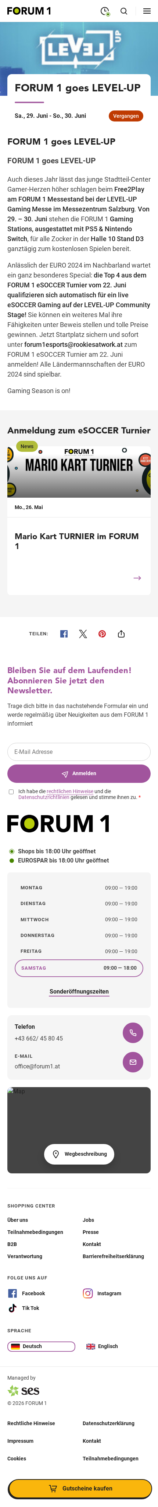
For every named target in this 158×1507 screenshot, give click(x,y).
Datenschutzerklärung (108, 1423)
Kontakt (92, 1441)
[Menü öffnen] (147, 11)
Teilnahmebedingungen (111, 1458)
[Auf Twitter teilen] (83, 634)
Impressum (20, 1441)
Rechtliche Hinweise (31, 1423)
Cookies (16, 1458)
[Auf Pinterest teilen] (102, 634)
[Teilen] (121, 634)
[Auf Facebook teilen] (64, 634)
